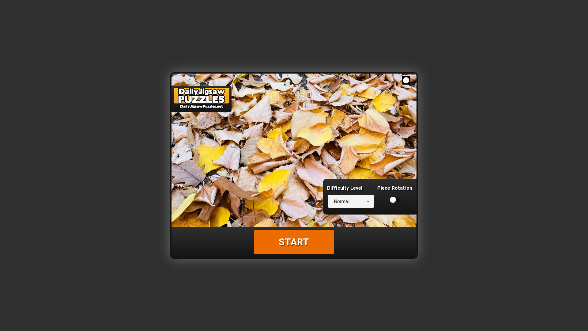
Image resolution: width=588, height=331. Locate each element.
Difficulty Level (344, 188)
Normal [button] (341, 201)
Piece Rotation (394, 188)
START (294, 242)
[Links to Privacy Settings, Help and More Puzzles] (406, 80)
